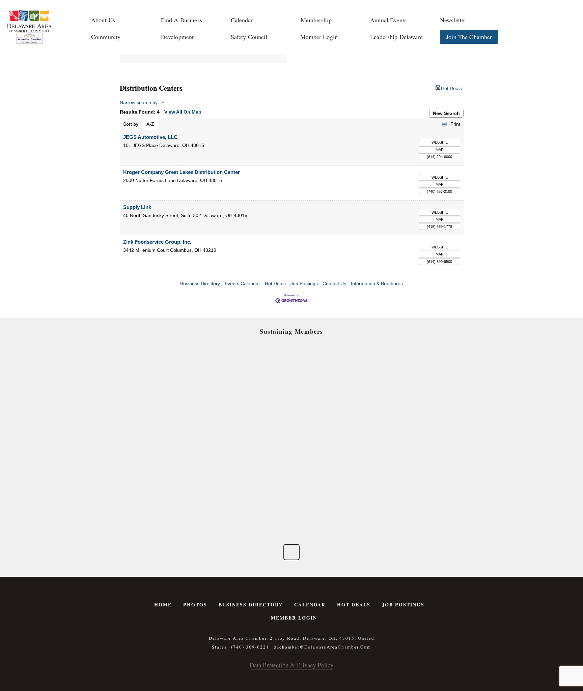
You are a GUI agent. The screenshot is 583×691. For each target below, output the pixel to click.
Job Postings (304, 283)
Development (177, 37)
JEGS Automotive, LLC (150, 137)
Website (440, 142)
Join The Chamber (469, 37)
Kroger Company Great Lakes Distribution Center (181, 172)
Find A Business (181, 20)
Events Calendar (242, 283)
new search (446, 113)
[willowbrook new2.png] (170, 509)
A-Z (150, 124)
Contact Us (334, 283)
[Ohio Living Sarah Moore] (412, 464)
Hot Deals (451, 88)
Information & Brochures (377, 283)
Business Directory (200, 283)
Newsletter (453, 20)
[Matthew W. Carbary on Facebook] (291, 552)
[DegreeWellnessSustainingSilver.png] (251, 464)
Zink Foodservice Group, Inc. (157, 242)
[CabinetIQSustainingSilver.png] (412, 419)
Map (439, 150)
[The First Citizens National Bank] (332, 464)
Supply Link (137, 207)
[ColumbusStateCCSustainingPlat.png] (170, 373)
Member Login (319, 37)
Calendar (242, 20)
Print (455, 124)
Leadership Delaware (396, 37)
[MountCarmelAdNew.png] (170, 419)
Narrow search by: (139, 102)
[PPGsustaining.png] (251, 419)
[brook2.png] (332, 419)
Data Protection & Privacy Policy (291, 665)
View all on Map (182, 112)
